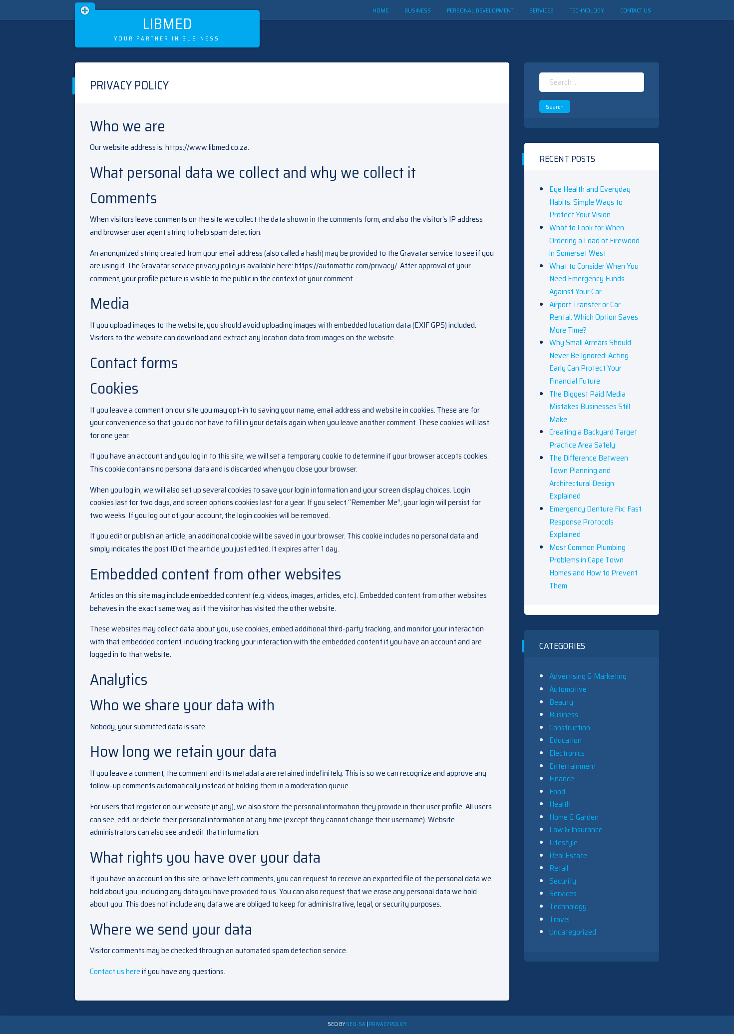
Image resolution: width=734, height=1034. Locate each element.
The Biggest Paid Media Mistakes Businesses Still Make (589, 407)
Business (417, 10)
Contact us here (115, 971)
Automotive (568, 689)
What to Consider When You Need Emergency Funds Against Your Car (594, 279)
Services (541, 10)
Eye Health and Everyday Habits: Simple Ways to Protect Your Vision (590, 202)
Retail (558, 868)
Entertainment (572, 766)
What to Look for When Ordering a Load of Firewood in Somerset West (594, 240)
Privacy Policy (387, 1024)
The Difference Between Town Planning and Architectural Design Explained (588, 477)
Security (562, 881)
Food (557, 791)
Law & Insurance (576, 829)
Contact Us (635, 10)
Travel (559, 919)
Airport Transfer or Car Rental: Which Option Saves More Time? (593, 317)
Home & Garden (574, 817)
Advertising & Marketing (588, 676)
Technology (587, 10)
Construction (569, 727)
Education (565, 740)
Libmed (167, 23)
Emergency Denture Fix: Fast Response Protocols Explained (595, 521)
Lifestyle (563, 842)
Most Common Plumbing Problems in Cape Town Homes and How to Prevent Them (593, 566)
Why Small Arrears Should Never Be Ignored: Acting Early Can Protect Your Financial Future (590, 361)
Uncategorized (572, 932)
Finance (561, 778)
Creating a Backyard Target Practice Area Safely (593, 438)
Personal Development (480, 10)
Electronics (567, 753)
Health (560, 804)
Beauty (561, 702)
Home (380, 10)
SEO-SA (356, 1024)
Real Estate (568, 855)
